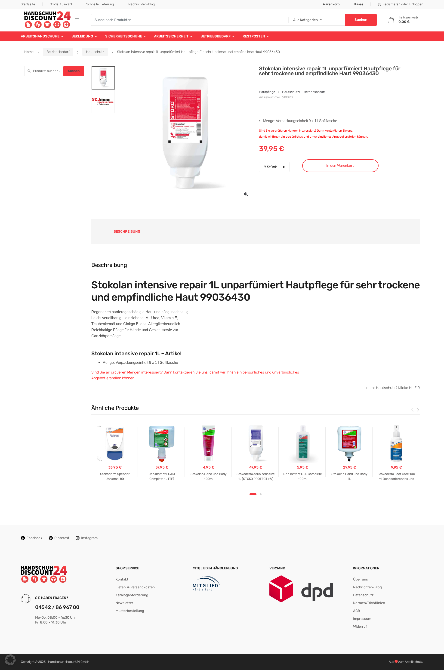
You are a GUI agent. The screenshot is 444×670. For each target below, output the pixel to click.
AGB (356, 611)
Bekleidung (82, 36)
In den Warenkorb (340, 166)
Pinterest (61, 538)
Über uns (360, 579)
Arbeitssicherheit (171, 36)
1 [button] (253, 494)
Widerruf (360, 626)
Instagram (89, 538)
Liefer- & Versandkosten (135, 587)
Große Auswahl (61, 4)
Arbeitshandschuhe (40, 36)
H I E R (414, 388)
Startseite (28, 4)
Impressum (362, 619)
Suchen (74, 71)
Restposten (254, 36)
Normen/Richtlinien (369, 603)
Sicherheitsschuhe (123, 36)
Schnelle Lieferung (100, 4)
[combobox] (188, 20)
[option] (185, 133)
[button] (246, 194)
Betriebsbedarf (215, 36)
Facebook (34, 538)
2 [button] (261, 494)
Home (29, 52)
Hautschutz (95, 52)
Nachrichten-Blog (141, 4)
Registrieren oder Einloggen (402, 4)
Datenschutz (363, 595)
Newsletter (124, 603)
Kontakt (122, 579)
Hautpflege (267, 92)
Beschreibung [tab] (127, 231)
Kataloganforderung (132, 595)
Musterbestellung (130, 611)
